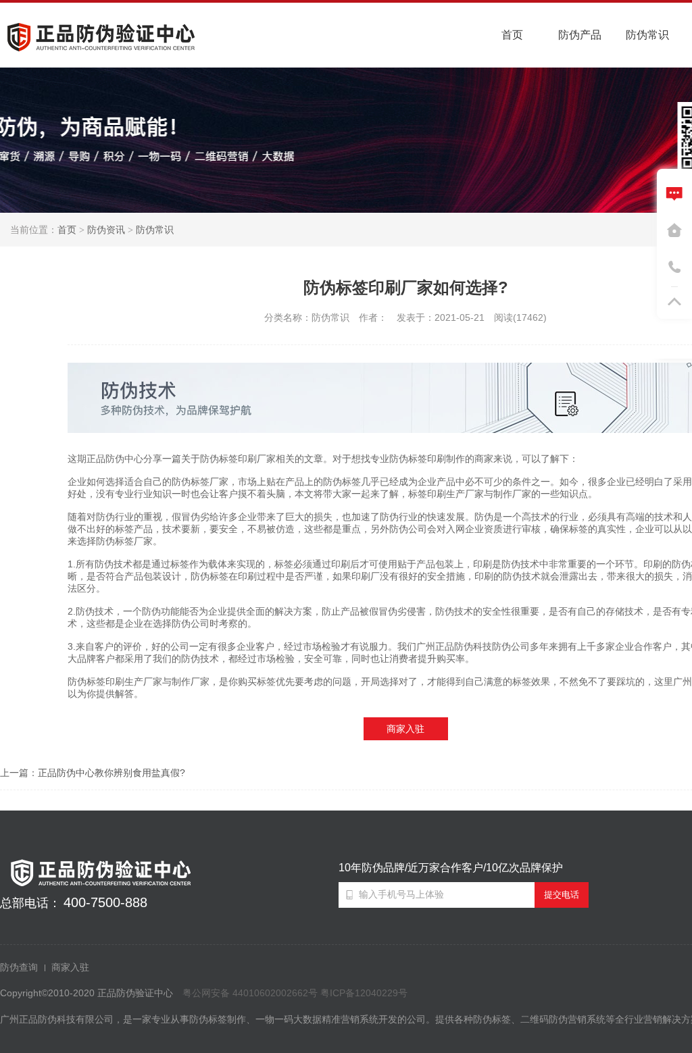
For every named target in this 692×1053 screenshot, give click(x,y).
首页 (66, 229)
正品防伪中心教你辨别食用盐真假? (111, 772)
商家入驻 (405, 728)
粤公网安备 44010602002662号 (250, 992)
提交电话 (561, 895)
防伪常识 (155, 229)
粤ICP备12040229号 (363, 992)
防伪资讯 (106, 229)
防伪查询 (19, 967)
